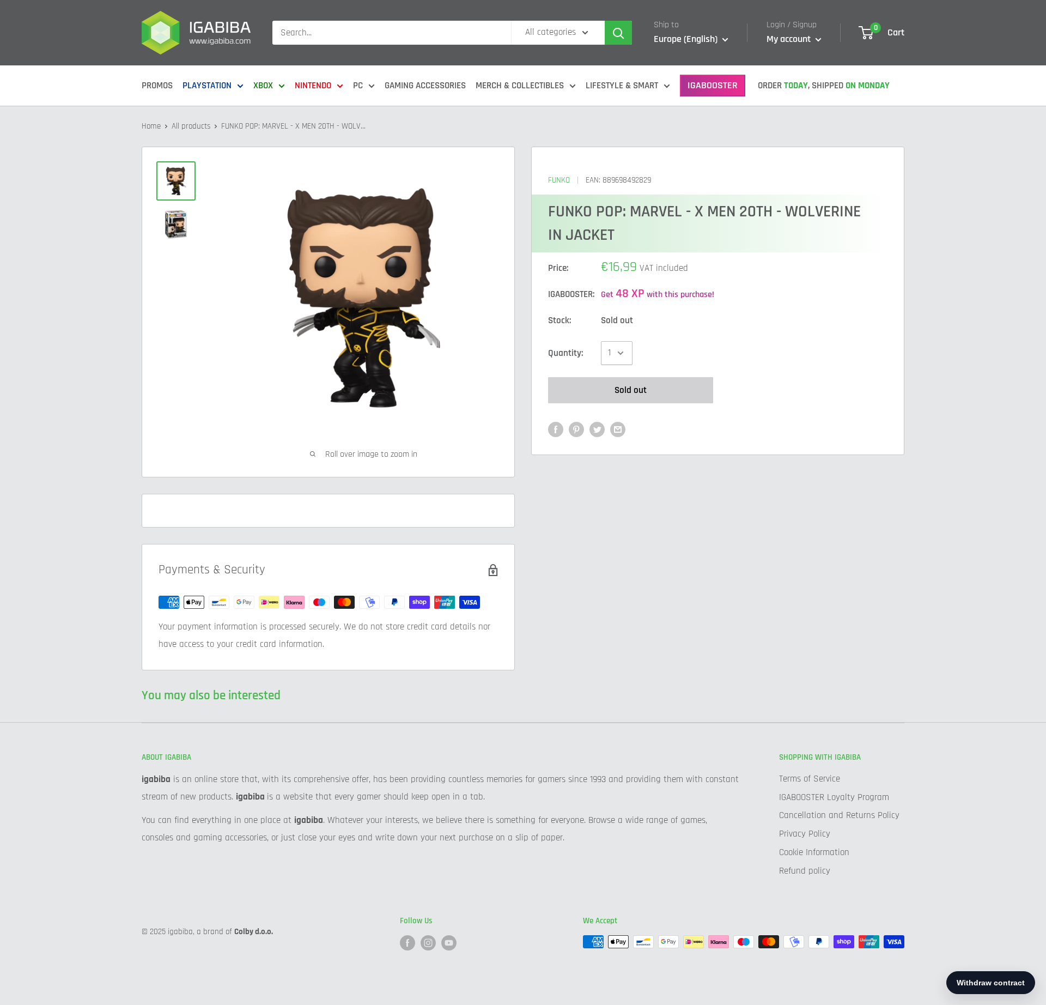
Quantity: (565, 353)
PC (358, 86)
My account (790, 39)
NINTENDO (313, 86)
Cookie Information (814, 852)
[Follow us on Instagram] (428, 942)
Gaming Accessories (425, 86)
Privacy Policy (804, 834)
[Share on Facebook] (555, 429)
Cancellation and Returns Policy (839, 815)
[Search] (618, 33)
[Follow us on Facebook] (407, 942)
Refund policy (804, 871)
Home (151, 126)
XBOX (263, 86)
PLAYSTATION (207, 86)
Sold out (631, 390)
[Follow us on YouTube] (449, 942)
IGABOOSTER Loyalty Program (834, 797)
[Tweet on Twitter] (597, 429)
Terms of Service (809, 779)
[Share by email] (617, 429)
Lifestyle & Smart (622, 86)
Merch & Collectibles (520, 86)
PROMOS (157, 86)
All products (191, 126)
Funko (559, 180)
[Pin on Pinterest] (576, 429)
